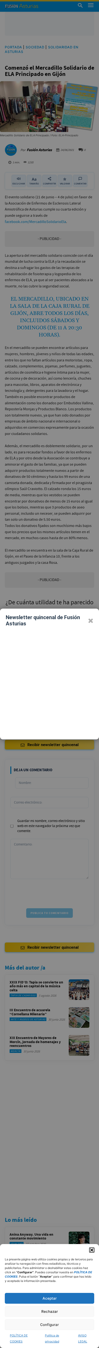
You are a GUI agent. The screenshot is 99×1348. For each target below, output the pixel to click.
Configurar (49, 1324)
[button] (91, 1250)
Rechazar (49, 1311)
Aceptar (50, 1298)
